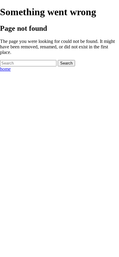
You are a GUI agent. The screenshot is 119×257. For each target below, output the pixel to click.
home (5, 69)
